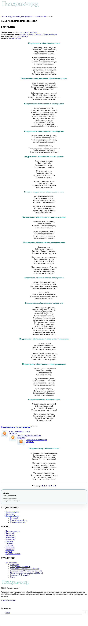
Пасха (12, 577)
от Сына (33, 32)
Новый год (14, 565)
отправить (13, 433)
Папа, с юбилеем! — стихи (19, 431)
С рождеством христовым (20, 567)
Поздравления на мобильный (15, 427)
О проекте (5, 600)
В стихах (30, 34)
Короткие (9, 541)
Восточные (10, 550)
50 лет (11, 39)
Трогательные (22, 36)
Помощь (12, 600)
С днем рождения (50, 34)
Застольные (10, 539)
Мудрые (9, 552)
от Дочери (24, 32)
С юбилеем (37, 17)
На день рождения (13, 531)
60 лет (18, 39)
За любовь (10, 545)
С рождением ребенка (18, 520)
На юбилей (10, 533)
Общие (23, 34)
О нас (8, 613)
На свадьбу (14, 518)
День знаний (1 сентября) (20, 575)
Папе (44, 17)
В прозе (38, 34)
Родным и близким (13, 554)
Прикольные (10, 537)
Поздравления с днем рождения (20, 17)
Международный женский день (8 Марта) (26, 573)
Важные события (12, 516)
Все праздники (11, 563)
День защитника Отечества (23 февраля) (26, 571)
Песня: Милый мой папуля (36, 440)
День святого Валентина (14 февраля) (25, 569)
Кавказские (10, 548)
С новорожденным (17, 522)
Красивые (9, 543)
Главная (4, 17)
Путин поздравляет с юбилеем (29, 436)
